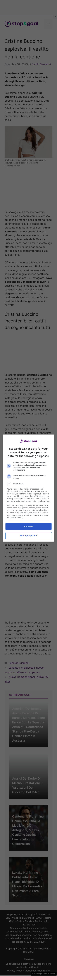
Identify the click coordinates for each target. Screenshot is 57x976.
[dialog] (28, 488)
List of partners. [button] (43, 501)
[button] (28, 484)
